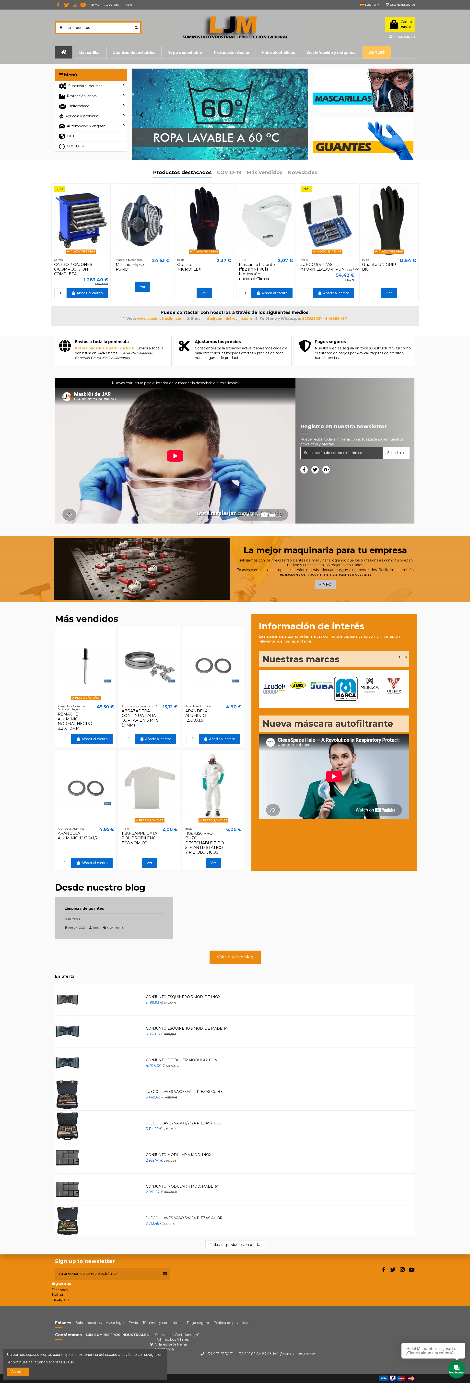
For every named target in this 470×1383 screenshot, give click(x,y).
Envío (95, 4)
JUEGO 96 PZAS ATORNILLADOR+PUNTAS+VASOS (334, 267)
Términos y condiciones (162, 1323)
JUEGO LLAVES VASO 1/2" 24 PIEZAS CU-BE (184, 1123)
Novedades (302, 172)
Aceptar (18, 1372)
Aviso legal (112, 4)
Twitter (57, 1294)
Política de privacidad (231, 1323)
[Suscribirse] (165, 1274)
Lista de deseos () (402, 4)
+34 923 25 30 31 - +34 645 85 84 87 (236, 1354)
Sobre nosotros (89, 1323)
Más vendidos (264, 172)
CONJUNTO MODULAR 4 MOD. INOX (178, 1155)
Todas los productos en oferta (235, 1244)
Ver (142, 286)
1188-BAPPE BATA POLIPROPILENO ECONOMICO (139, 838)
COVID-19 (229, 172)
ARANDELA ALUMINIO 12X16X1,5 (77, 835)
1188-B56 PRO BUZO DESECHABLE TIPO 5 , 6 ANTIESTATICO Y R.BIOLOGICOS (204, 843)
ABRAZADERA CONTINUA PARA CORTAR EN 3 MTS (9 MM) (140, 718)
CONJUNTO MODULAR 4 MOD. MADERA (182, 1186)
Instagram (60, 1299)
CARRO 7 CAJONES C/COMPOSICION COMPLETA (73, 269)
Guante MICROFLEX (189, 267)
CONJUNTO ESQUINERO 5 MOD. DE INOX (183, 997)
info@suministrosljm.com (295, 1354)
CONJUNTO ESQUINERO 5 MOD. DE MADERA (186, 1028)
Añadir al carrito (90, 293)
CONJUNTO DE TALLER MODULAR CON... (183, 1060)
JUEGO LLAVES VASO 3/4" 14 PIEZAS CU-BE (184, 1091)
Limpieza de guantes (84, 908)
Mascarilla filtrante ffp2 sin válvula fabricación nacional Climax (257, 271)
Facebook (59, 1290)
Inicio (128, 4)
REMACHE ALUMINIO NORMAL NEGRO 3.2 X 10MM (75, 721)
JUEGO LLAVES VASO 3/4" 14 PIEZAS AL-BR (184, 1218)
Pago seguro (198, 1323)
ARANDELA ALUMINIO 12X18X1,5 (196, 716)
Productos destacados (182, 172)
